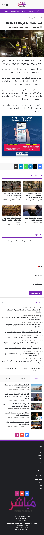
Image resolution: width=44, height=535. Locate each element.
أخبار (33, 18)
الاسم (40, 266)
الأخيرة (37, 378)
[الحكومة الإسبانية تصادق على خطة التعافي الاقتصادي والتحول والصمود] (11, 210)
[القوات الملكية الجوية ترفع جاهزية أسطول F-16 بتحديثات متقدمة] (36, 388)
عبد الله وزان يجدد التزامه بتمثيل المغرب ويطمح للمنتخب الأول (17, 414)
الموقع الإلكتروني (37, 284)
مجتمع (40, 455)
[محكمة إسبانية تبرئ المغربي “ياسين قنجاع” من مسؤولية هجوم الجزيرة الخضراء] (32, 186)
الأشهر (22, 378)
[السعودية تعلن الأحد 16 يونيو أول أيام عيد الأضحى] (32, 210)
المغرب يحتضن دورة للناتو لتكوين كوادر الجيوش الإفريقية (17, 423)
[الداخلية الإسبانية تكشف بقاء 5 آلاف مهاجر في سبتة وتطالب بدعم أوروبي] (36, 406)
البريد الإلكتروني (37, 275)
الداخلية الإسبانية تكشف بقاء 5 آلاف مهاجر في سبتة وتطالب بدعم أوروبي (16, 405)
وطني (40, 488)
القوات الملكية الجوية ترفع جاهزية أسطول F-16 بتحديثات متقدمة (16, 386)
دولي (29, 18)
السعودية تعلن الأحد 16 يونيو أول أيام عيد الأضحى (33, 219)
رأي (41, 461)
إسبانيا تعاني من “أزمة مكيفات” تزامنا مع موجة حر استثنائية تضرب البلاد (11, 195)
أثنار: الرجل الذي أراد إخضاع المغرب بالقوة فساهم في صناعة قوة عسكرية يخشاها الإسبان (17, 396)
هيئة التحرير (36, 27)
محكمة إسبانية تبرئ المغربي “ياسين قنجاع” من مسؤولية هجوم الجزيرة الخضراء (33, 195)
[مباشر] (22, 4)
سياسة (40, 485)
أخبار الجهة (39, 476)
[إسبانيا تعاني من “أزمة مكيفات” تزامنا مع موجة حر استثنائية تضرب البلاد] (11, 186)
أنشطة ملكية (38, 479)
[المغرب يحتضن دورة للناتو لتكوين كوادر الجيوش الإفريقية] (36, 425)
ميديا (40, 465)
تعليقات (7, 378)
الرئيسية (38, 18)
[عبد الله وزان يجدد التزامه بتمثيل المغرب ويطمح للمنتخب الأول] (36, 416)
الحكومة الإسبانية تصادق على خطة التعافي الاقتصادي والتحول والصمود (11, 220)
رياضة (40, 458)
